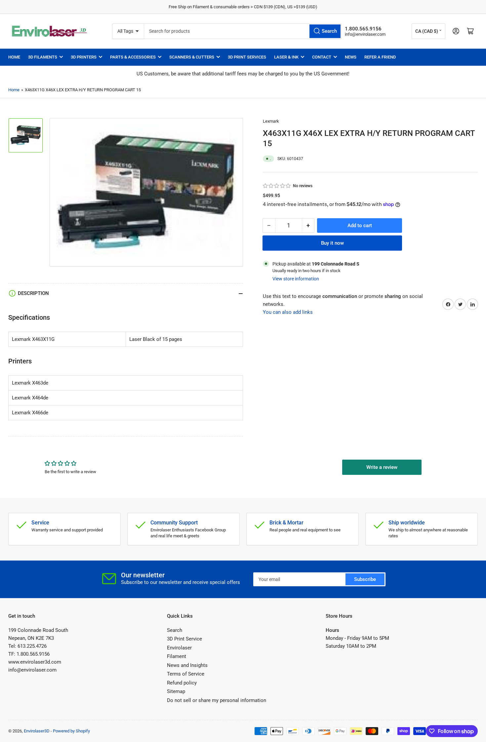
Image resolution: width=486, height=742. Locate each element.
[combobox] (242, 31)
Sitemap (176, 691)
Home (14, 57)
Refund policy (182, 683)
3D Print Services (247, 57)
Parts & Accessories (133, 57)
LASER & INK (286, 57)
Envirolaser (179, 648)
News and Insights (187, 665)
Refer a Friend (380, 57)
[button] (277, 185)
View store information (295, 278)
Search (174, 630)
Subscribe (365, 579)
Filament (176, 656)
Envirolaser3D (37, 730)
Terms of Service (185, 674)
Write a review (381, 467)
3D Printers (84, 57)
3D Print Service (184, 639)
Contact (321, 57)
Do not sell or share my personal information (216, 700)
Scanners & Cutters (191, 57)
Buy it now (332, 243)
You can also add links (288, 312)
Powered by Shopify (71, 730)
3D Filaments (42, 57)
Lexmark (271, 121)
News (350, 57)
